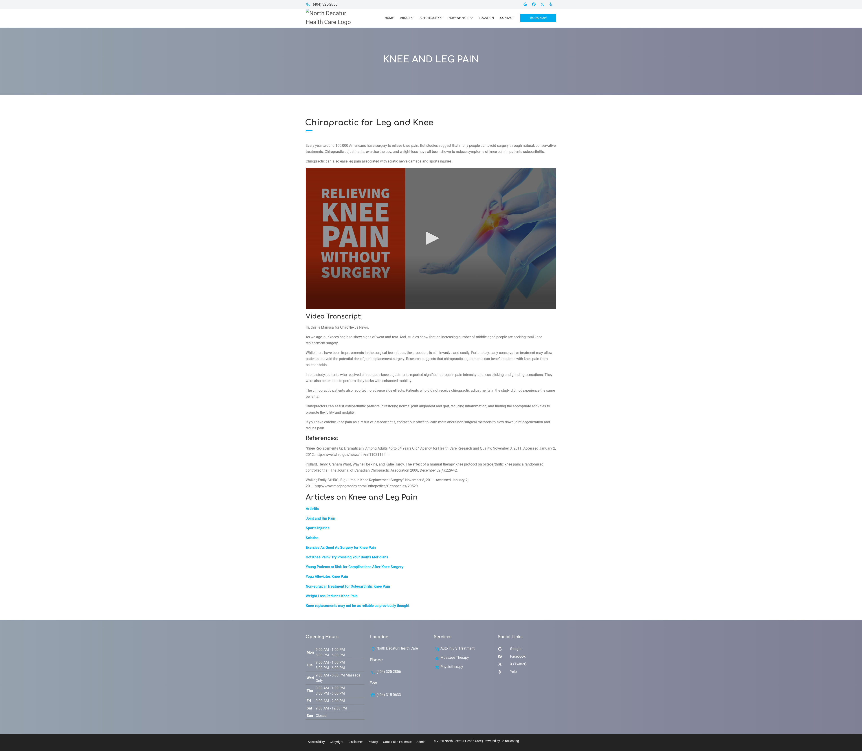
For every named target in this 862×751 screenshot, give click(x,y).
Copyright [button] (336, 742)
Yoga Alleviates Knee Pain (327, 576)
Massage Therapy (454, 657)
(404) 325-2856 (324, 4)
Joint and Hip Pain (320, 518)
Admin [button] (420, 742)
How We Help (459, 18)
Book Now (538, 18)
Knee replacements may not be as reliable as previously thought (357, 606)
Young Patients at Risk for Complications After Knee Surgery (354, 567)
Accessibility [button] (316, 742)
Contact (507, 18)
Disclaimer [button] (355, 742)
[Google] (527, 4)
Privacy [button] (373, 742)
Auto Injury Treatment (457, 648)
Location (486, 18)
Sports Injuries (317, 528)
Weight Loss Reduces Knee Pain (332, 596)
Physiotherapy (451, 667)
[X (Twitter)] (544, 4)
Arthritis (312, 509)
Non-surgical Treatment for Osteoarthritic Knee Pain (348, 586)
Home (389, 18)
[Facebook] (535, 4)
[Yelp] (552, 4)
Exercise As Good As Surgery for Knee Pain (341, 547)
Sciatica (312, 538)
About (405, 18)
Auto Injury (429, 18)
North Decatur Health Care (397, 648)
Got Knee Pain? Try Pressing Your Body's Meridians (347, 557)
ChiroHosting (510, 741)
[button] (431, 238)
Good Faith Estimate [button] (397, 742)
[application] (431, 238)
